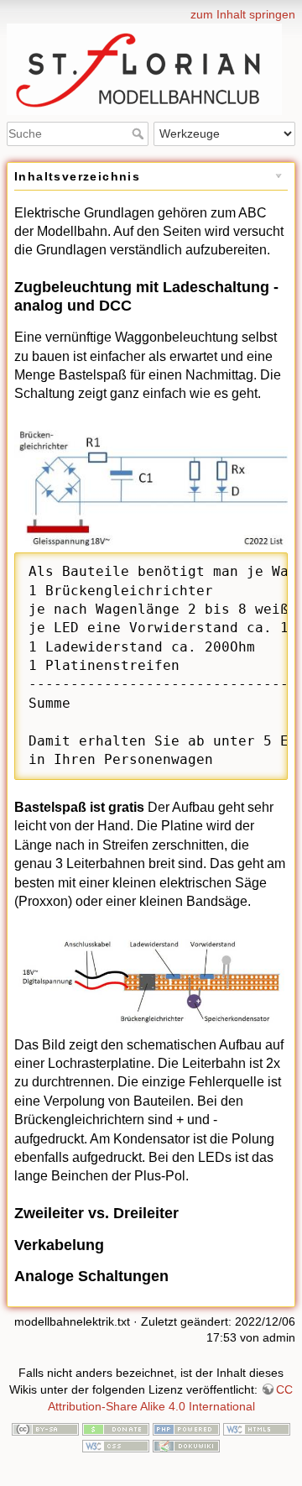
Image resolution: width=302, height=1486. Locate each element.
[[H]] (151, 11)
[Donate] (115, 1428)
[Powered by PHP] (186, 1428)
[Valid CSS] (115, 1445)
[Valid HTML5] (256, 1428)
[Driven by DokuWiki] (186, 1445)
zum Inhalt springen (242, 14)
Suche (140, 133)
